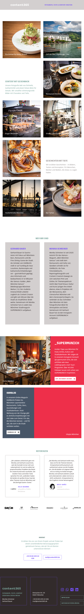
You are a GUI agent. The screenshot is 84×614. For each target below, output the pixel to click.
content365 (19, 5)
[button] (33, 557)
